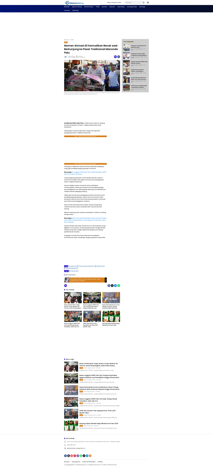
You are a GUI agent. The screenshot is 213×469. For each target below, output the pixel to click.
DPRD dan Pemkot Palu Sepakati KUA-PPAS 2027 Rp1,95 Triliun (90, 325)
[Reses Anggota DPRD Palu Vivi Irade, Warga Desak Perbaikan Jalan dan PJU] (73, 316)
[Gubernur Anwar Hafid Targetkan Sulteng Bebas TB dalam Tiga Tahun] (126, 55)
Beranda (66, 462)
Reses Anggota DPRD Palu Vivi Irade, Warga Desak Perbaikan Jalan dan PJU (72, 325)
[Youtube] (74, 455)
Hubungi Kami (76, 462)
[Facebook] (108, 285)
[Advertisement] (106, 25)
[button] (143, 2)
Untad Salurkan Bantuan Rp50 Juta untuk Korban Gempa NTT (138, 78)
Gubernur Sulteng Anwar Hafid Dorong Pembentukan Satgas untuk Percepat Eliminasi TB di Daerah (138, 46)
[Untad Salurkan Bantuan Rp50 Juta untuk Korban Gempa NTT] (126, 79)
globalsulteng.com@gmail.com (76, 448)
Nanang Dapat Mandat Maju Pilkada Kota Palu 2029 (111, 324)
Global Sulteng (71, 56)
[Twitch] (77, 455)
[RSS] (90, 455)
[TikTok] (84, 455)
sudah (77, 189)
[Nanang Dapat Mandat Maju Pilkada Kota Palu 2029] (111, 316)
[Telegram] (115, 285)
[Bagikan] (118, 56)
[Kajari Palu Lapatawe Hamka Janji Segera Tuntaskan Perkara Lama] (126, 71)
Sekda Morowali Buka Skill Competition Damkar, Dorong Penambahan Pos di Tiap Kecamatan (139, 86)
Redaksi (100, 462)
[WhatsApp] (118, 285)
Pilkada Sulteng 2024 (72, 268)
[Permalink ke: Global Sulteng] (66, 56)
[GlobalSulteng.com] (82, 2)
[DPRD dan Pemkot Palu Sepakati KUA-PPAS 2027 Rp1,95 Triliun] (92, 316)
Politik (66, 42)
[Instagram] (71, 455)
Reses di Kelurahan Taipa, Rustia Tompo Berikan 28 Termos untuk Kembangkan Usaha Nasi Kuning (72, 306)
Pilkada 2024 (101, 266)
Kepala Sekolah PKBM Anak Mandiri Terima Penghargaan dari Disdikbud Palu (139, 62)
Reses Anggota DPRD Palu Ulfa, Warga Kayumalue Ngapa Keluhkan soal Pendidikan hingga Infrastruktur (91, 306)
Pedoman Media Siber (89, 462)
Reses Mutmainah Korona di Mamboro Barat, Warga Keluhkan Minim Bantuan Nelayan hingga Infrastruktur (111, 306)
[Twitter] (112, 285)
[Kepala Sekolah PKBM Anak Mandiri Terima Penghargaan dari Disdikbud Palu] (126, 63)
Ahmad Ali (73, 266)
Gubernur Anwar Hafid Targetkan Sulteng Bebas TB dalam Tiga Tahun (139, 54)
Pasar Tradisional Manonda (86, 266)
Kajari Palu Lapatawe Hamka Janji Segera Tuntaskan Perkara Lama (138, 70)
